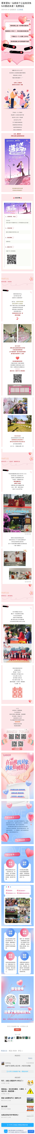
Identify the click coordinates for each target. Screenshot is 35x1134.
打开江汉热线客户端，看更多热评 (18, 1071)
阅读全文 (4, 1051)
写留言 (30, 1058)
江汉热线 (20, 10)
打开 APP (31, 1131)
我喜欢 (18, 1029)
